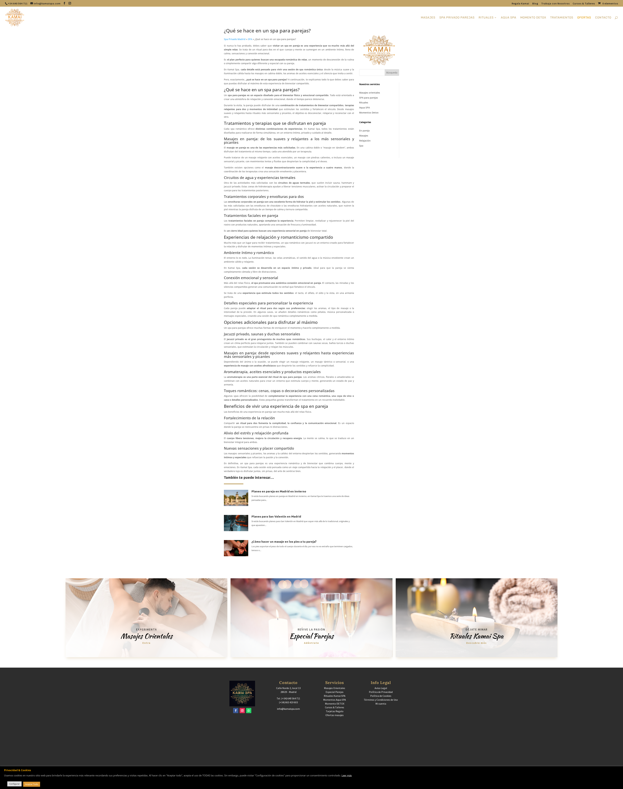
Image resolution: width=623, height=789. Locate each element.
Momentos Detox (369, 112)
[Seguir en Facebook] (235, 710)
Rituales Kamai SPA (334, 695)
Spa (361, 145)
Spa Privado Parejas (457, 17)
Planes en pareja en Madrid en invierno (278, 491)
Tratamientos (561, 17)
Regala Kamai (520, 3)
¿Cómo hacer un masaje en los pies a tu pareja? (283, 541)
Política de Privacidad (381, 692)
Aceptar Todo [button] (31, 784)
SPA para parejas (368, 97)
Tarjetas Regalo (334, 711)
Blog (535, 3)
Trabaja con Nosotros (555, 3)
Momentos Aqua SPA (334, 699)
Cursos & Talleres (584, 3)
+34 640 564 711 (18, 3)
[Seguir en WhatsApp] (248, 710)
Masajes (428, 17)
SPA (250, 39)
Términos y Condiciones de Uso (381, 699)
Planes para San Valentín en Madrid (276, 516)
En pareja (364, 130)
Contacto (603, 17)
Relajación (365, 140)
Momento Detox (533, 17)
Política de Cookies (380, 695)
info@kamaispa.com (288, 708)
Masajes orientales (369, 92)
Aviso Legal (381, 688)
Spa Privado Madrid (234, 39)
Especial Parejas (334, 692)
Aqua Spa (508, 17)
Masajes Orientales (334, 688)
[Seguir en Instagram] (242, 710)
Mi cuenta (380, 703)
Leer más (347, 775)
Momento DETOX (334, 703)
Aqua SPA (364, 107)
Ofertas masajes (334, 715)
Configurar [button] (14, 783)
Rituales (486, 17)
